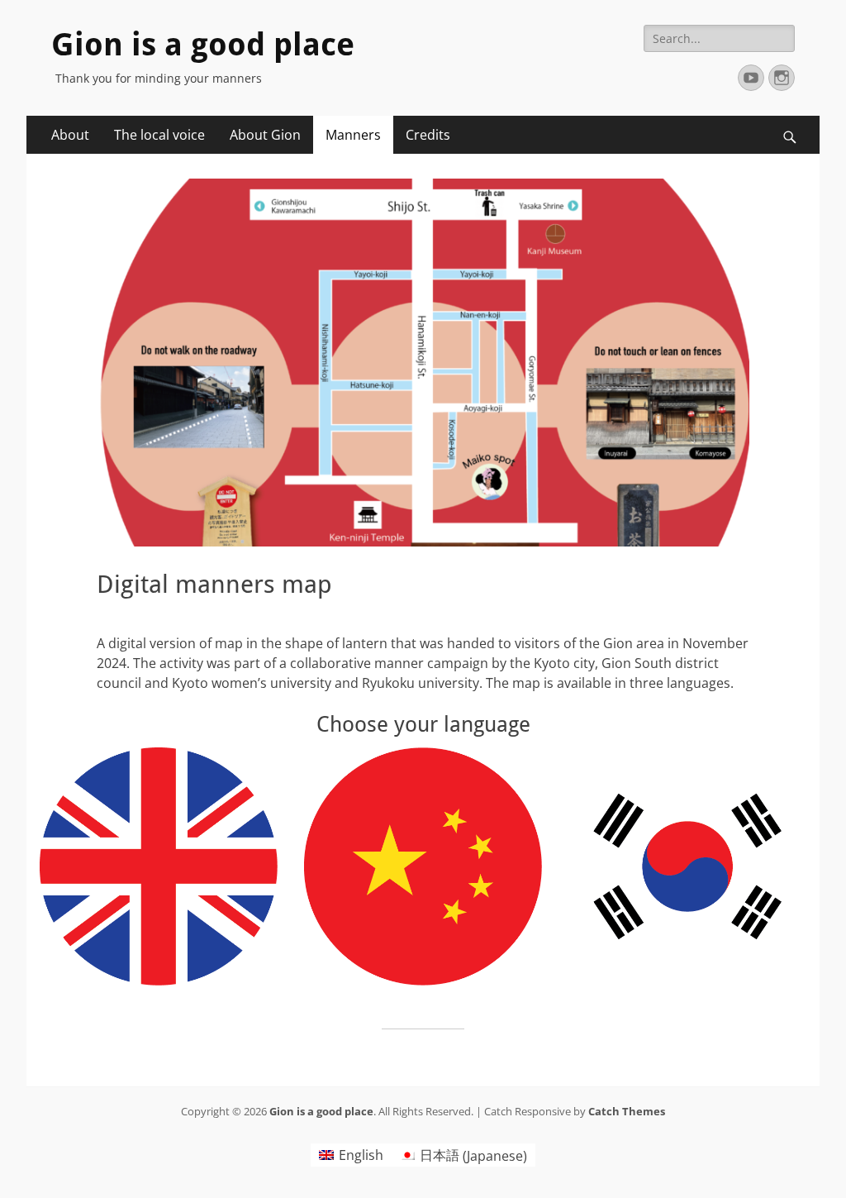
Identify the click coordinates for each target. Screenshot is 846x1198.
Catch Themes (626, 1111)
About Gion (265, 135)
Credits (428, 135)
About (70, 135)
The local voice (159, 135)
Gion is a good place (202, 44)
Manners (353, 135)
